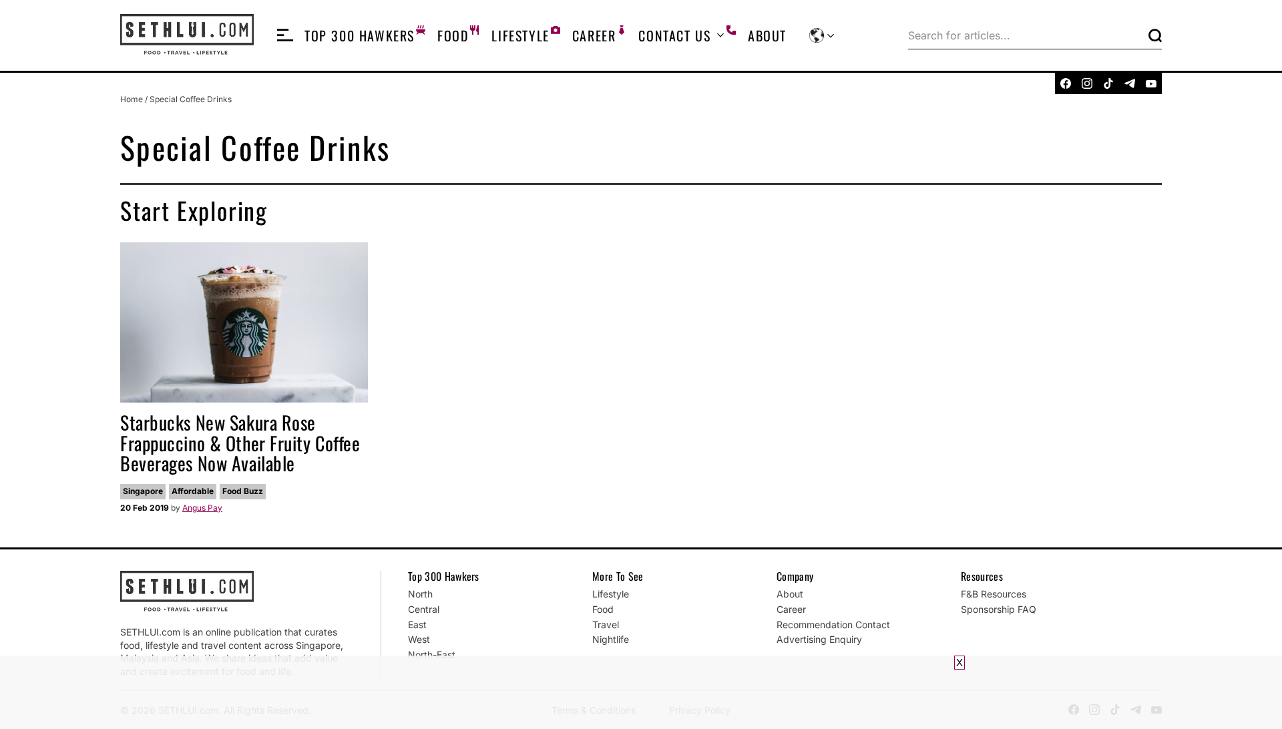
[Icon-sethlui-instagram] (1087, 83)
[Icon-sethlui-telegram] (1129, 83)
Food (453, 35)
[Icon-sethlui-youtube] (1151, 83)
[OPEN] (285, 35)
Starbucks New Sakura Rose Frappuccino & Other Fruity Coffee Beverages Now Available (240, 443)
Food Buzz (242, 491)
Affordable (193, 491)
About (767, 35)
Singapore (143, 491)
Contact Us (674, 35)
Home (131, 99)
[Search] (1155, 35)
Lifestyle (520, 35)
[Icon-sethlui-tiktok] (1108, 83)
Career (594, 35)
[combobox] (1025, 35)
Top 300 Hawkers (359, 35)
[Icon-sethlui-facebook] (1065, 83)
